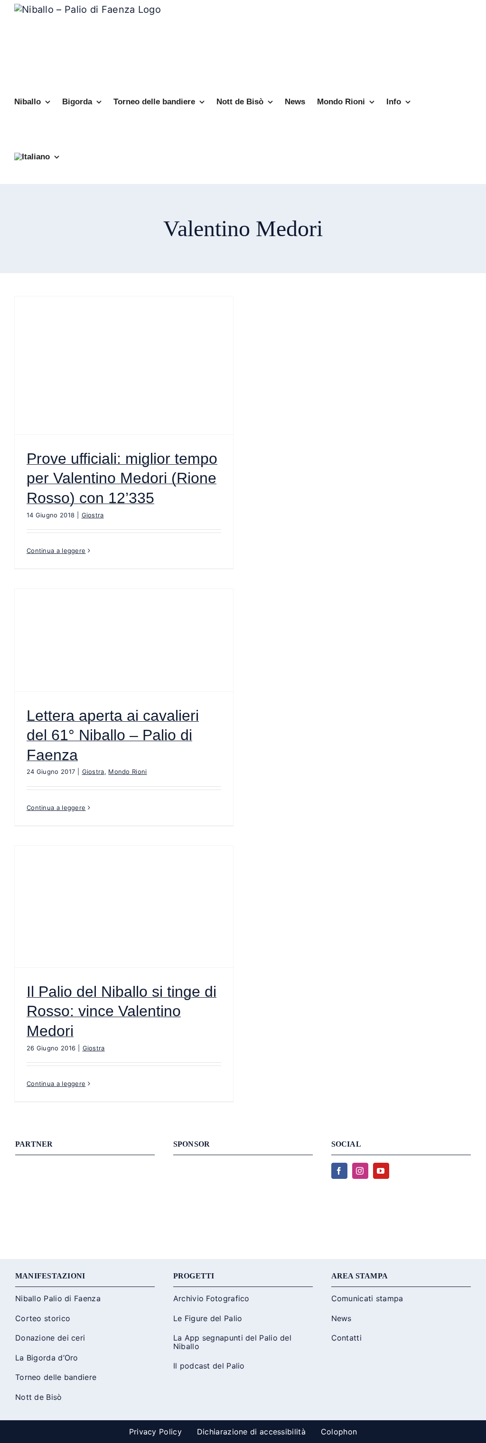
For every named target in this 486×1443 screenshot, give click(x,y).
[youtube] (381, 1171)
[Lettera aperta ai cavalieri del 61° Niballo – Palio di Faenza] (124, 640)
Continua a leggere (56, 550)
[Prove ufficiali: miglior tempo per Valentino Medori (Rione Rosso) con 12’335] (124, 365)
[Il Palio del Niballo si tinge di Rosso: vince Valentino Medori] (124, 906)
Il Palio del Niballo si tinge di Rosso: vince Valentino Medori (121, 1011)
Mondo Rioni (127, 771)
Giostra (93, 515)
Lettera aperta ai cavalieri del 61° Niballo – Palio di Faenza (113, 735)
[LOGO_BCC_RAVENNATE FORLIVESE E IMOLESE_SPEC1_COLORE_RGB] (243, 1167)
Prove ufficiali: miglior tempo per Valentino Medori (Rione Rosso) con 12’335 (122, 478)
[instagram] (360, 1171)
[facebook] (339, 1171)
